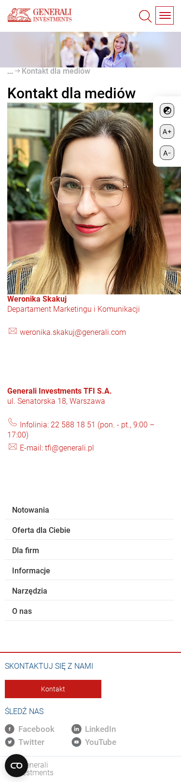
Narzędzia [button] (29, 591)
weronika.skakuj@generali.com (73, 332)
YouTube (100, 742)
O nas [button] (22, 611)
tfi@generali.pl (69, 447)
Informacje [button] (31, 570)
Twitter (31, 742)
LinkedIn (100, 729)
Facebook (36, 729)
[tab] (89, 510)
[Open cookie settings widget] (16, 765)
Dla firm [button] (25, 550)
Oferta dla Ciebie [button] (41, 530)
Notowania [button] (30, 510)
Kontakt (53, 689)
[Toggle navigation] (164, 15)
